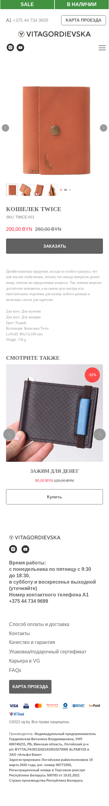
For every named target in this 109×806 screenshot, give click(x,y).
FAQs (15, 670)
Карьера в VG (24, 660)
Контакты (19, 633)
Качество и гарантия (32, 642)
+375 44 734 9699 (30, 20)
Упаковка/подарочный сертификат (47, 651)
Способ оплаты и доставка (39, 624)
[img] (102, 47)
